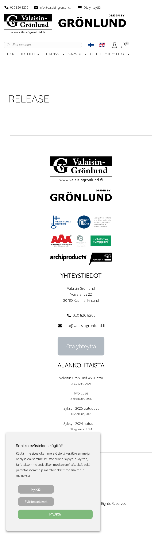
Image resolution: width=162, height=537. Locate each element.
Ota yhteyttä (92, 7)
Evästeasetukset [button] (36, 501)
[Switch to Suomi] (91, 45)
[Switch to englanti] (102, 45)
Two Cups (81, 393)
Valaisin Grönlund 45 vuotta (81, 377)
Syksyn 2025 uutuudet (81, 408)
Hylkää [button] (35, 489)
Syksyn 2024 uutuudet (81, 423)
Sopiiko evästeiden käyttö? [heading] (39, 445)
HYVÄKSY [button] (55, 514)
